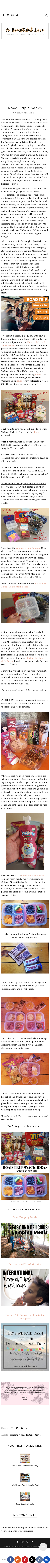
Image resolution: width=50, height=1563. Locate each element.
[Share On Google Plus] (27, 1428)
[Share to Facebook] (12, 1428)
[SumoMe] (46, 1559)
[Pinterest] (25, 1559)
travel (38, 1435)
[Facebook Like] (39, 1559)
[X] (32, 1559)
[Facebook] (10, 1559)
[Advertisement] (25, 71)
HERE (19, 381)
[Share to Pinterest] (22, 1428)
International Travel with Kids (25, 1264)
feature (29, 1435)
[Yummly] (17, 1559)
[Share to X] (17, 1428)
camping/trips (17, 1435)
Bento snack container (32, 875)
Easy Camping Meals (25, 1217)
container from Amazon (28, 548)
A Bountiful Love (18, 1546)
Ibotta (38, 374)
